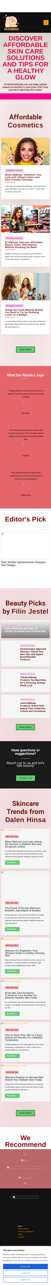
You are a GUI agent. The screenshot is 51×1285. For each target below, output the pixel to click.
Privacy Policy (23, 1229)
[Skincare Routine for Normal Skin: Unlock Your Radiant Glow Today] (14, 1065)
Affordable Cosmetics (14, 170)
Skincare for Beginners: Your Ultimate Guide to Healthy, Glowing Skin (24, 953)
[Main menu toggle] (46, 22)
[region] (25, 1265)
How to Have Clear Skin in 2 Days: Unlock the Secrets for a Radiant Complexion (24, 1037)
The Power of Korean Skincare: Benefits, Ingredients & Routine (23, 909)
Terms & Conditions (25, 1231)
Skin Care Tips (12, 836)
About (20, 1234)
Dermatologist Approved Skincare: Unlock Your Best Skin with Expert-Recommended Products (33, 654)
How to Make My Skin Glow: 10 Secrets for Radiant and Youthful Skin (25, 629)
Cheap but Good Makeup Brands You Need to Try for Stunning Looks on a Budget (24, 312)
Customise (25, 1273)
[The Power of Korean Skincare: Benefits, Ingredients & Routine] (25, 884)
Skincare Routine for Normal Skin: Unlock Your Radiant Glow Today (24, 1078)
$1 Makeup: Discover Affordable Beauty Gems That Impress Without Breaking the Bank (24, 245)
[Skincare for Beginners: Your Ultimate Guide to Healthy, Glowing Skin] (10, 939)
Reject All (25, 1280)
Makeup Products (12, 625)
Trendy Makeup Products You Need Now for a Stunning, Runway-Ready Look (33, 681)
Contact (21, 1237)
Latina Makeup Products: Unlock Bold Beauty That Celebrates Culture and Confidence (32, 707)
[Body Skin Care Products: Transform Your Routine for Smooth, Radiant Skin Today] (11, 981)
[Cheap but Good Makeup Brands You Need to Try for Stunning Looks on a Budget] (25, 286)
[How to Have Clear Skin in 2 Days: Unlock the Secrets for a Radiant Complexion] (14, 1023)
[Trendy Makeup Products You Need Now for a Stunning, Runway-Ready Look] (8, 680)
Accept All (25, 1266)
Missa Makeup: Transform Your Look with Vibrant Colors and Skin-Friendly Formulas (23, 177)
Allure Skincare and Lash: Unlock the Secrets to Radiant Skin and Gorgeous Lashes (23, 844)
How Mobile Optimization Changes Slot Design (23, 564)
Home (20, 1226)
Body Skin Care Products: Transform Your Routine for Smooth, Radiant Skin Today (21, 995)
